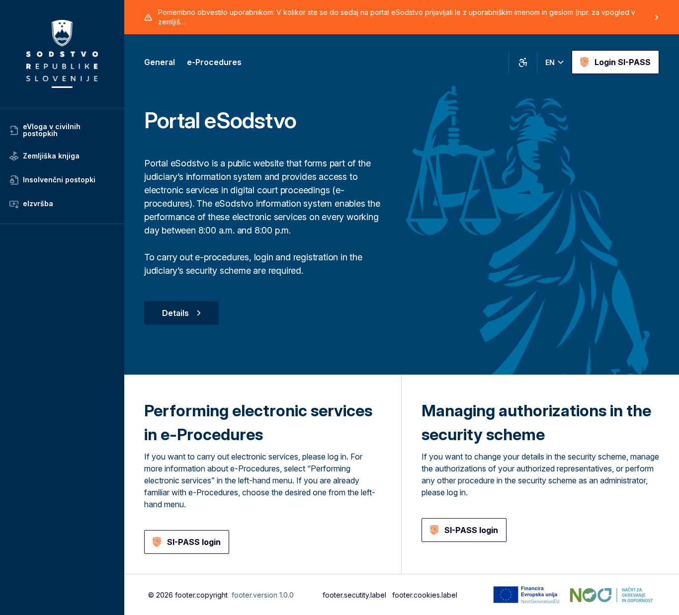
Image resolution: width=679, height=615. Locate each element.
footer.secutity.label (354, 595)
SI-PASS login (194, 542)
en (550, 62)
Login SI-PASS (622, 62)
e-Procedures (214, 62)
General (159, 62)
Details (175, 313)
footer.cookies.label (424, 595)
